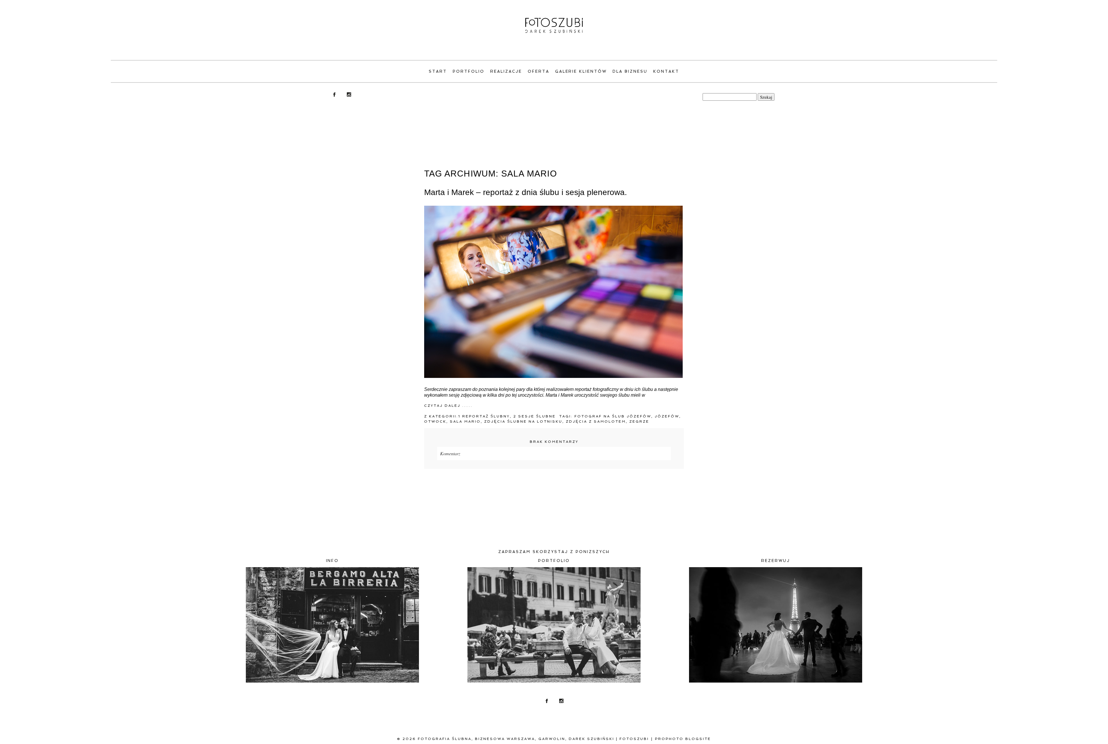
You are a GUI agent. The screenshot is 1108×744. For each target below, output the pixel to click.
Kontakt (666, 71)
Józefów (667, 416)
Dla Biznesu (630, 71)
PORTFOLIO (468, 71)
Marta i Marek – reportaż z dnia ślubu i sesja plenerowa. (525, 192)
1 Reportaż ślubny (484, 416)
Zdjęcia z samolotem (596, 421)
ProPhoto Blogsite (683, 739)
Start (438, 71)
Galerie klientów (581, 71)
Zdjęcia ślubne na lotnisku (523, 421)
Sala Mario (465, 421)
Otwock (435, 421)
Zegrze (639, 421)
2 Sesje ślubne (534, 416)
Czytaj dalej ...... (448, 406)
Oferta (538, 71)
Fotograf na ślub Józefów (612, 416)
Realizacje (506, 71)
